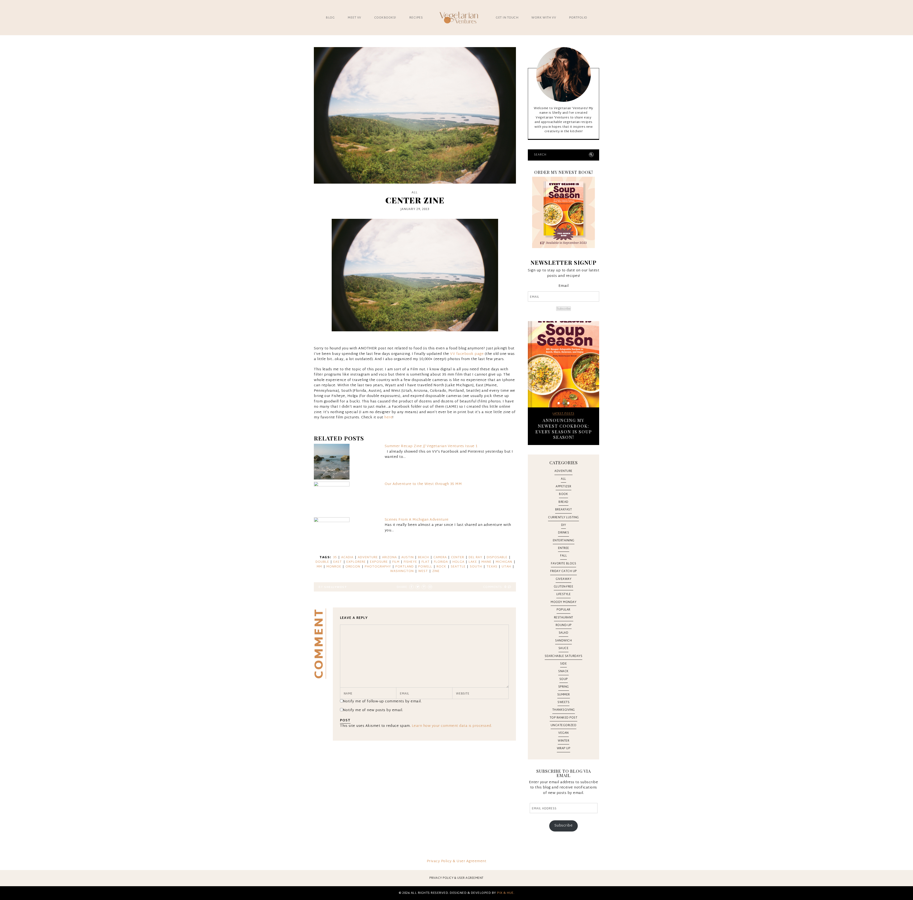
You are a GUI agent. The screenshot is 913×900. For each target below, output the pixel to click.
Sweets (563, 702)
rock (441, 567)
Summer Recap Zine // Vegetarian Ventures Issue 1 (431, 446)
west (423, 571)
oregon (352, 567)
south (476, 567)
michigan (504, 562)
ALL (415, 192)
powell (425, 567)
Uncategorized (564, 725)
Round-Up (564, 625)
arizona (389, 557)
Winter (563, 740)
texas (491, 567)
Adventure (563, 471)
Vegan (563, 733)
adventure (368, 557)
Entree (563, 548)
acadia (347, 557)
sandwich (563, 640)
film (395, 562)
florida (441, 562)
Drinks (563, 532)
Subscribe (563, 308)
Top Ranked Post (564, 717)
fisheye (410, 562)
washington (402, 571)
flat (426, 562)
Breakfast (563, 509)
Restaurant (563, 617)
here (388, 417)
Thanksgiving (563, 710)
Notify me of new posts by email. (373, 710)
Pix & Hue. (505, 893)
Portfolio (578, 18)
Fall (563, 555)
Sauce (563, 648)
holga (458, 562)
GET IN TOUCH (507, 18)
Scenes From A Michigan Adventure (417, 520)
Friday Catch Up (563, 571)
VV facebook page (467, 354)
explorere (356, 562)
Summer (563, 694)
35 (335, 557)
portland (404, 567)
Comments (495, 587)
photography (378, 567)
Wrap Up (563, 748)
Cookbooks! (385, 18)
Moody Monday (563, 602)
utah (506, 567)
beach (423, 557)
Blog (330, 18)
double (322, 562)
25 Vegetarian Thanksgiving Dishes (563, 423)
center (457, 557)
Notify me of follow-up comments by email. (382, 701)
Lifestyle (563, 594)
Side (563, 663)
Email (563, 286)
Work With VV (543, 18)
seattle (458, 567)
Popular (563, 609)
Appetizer (563, 486)
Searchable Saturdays (563, 656)
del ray (475, 557)
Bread (563, 502)
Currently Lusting (563, 517)
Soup (563, 679)
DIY (563, 525)
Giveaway (563, 579)
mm (319, 567)
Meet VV (354, 18)
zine (436, 571)
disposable (497, 557)
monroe (333, 567)
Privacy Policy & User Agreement (456, 861)
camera (440, 557)
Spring (563, 687)
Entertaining (563, 540)
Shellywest (335, 587)
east (337, 562)
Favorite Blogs (563, 563)
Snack (563, 671)
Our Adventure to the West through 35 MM (423, 484)
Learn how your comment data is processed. (452, 726)
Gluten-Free (563, 586)
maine (486, 562)
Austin (407, 557)
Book (563, 494)
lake (473, 562)
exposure (379, 562)
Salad (563, 633)
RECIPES (416, 18)
